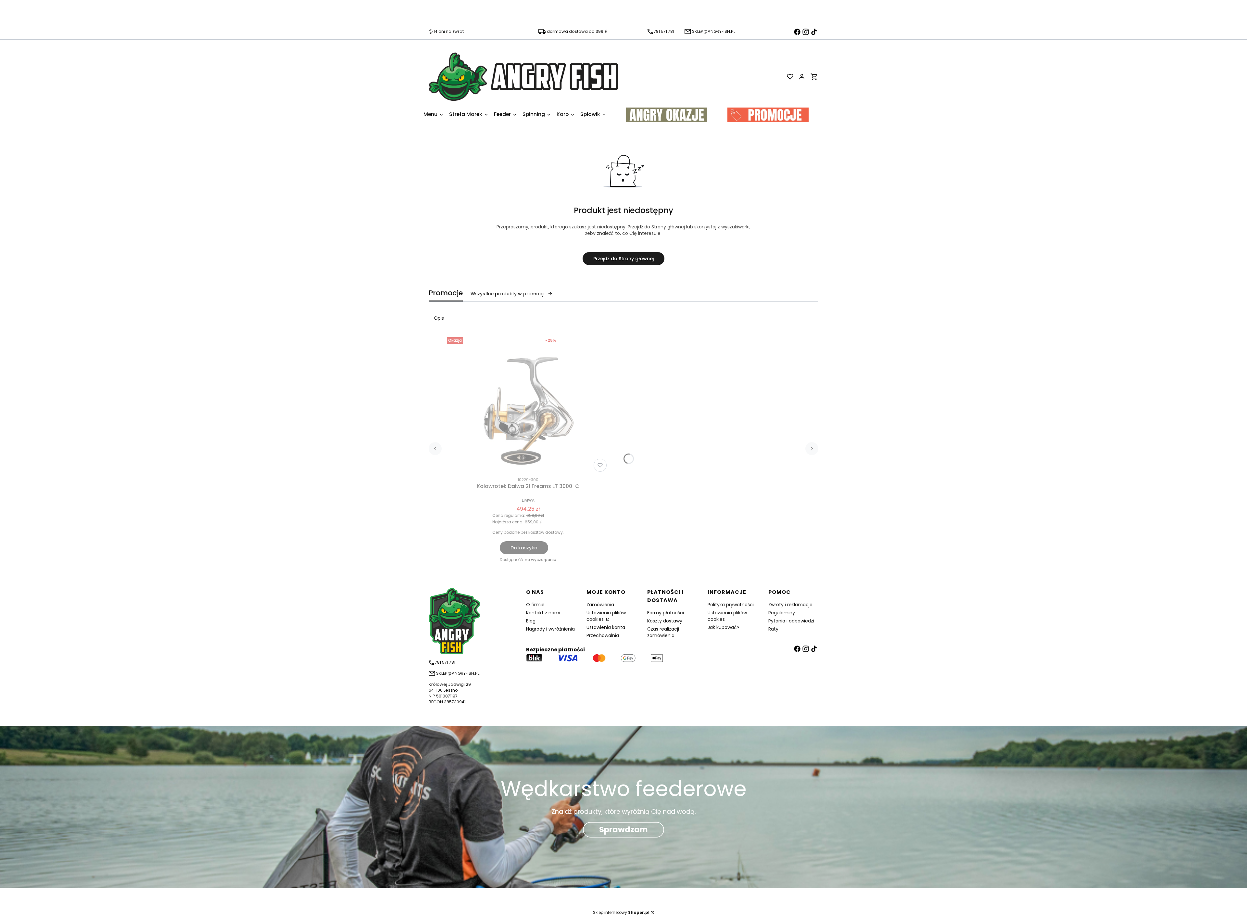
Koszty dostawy (664, 621)
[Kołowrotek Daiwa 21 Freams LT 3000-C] (528, 404)
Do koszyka (523, 547)
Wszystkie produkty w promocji (507, 293)
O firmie (535, 604)
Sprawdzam (623, 829)
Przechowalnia (602, 635)
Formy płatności (665, 612)
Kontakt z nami (543, 612)
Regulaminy (781, 612)
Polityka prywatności (731, 604)
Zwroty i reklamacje (790, 604)
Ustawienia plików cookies (606, 615)
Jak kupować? (723, 627)
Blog (530, 621)
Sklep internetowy (621, 912)
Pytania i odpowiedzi (791, 621)
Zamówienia (600, 604)
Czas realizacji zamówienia (663, 632)
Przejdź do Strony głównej (623, 258)
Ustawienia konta (605, 627)
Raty (773, 629)
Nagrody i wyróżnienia (550, 629)
